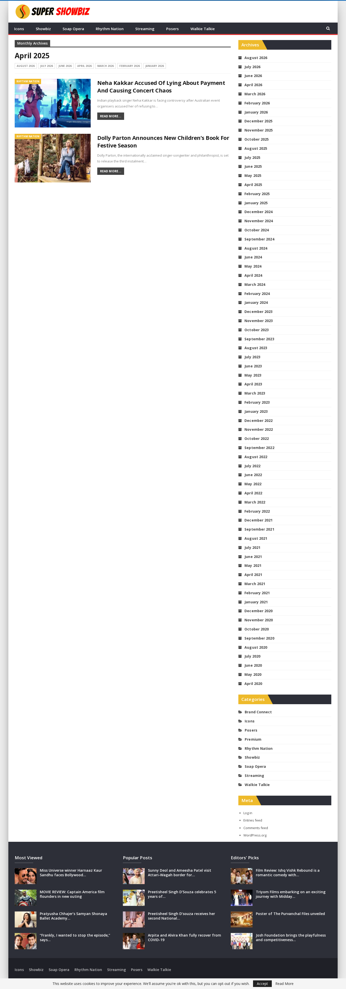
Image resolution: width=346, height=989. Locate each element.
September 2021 (259, 529)
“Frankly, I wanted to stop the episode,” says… (75, 937)
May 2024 (252, 266)
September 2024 (259, 239)
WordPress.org (254, 835)
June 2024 (253, 257)
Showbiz (43, 28)
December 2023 (258, 311)
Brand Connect (258, 712)
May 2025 (252, 175)
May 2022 (252, 483)
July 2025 (252, 157)
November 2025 (258, 130)
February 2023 (257, 402)
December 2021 (258, 520)
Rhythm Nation (110, 28)
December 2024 (258, 211)
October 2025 (256, 139)
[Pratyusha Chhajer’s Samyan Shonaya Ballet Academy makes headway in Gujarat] (25, 919)
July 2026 (46, 66)
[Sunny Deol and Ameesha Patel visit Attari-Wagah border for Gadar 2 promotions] (134, 876)
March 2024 (254, 284)
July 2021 (252, 547)
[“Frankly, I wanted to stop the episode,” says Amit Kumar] (25, 941)
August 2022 (255, 456)
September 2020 (259, 638)
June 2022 (253, 474)
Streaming (145, 28)
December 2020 (258, 610)
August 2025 (255, 148)
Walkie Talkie (202, 28)
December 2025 (258, 121)
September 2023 (259, 339)
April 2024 (253, 275)
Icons (19, 28)
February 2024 (257, 293)
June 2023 (253, 366)
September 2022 (259, 447)
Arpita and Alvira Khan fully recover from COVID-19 (184, 937)
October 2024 (256, 230)
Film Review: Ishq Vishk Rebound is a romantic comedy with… (288, 872)
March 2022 (254, 502)
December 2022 (258, 420)
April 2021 (253, 574)
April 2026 (84, 66)
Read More (284, 983)
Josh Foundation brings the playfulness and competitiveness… (291, 937)
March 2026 (105, 66)
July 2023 (252, 356)
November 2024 (258, 220)
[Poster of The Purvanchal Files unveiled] (242, 919)
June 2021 (253, 556)
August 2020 (255, 647)
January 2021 (256, 602)
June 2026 (65, 66)
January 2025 (256, 202)
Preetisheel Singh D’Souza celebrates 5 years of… (182, 894)
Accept (262, 983)
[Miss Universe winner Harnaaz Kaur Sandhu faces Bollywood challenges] (25, 876)
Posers (172, 28)
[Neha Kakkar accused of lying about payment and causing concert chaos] (53, 103)
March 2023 (254, 393)
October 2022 (256, 438)
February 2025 (257, 193)
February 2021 (257, 592)
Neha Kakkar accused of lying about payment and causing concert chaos (161, 86)
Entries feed (252, 820)
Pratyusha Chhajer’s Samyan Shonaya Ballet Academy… (73, 916)
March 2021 (254, 583)
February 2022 (257, 511)
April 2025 (253, 184)
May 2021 (252, 565)
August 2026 (26, 66)
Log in (247, 813)
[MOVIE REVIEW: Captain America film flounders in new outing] (25, 898)
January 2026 (154, 66)
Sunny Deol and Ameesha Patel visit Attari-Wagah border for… (179, 872)
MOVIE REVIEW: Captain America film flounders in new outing (72, 894)
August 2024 (255, 248)
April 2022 (253, 493)
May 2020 (252, 674)
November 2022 (258, 429)
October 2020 (256, 629)
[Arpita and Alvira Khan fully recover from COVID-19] (134, 941)
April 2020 (253, 683)
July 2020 (252, 656)
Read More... (110, 116)
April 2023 (253, 384)
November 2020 (258, 620)
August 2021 (255, 538)
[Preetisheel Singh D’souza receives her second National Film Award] (134, 919)
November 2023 (258, 320)
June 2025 (253, 166)
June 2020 (253, 665)
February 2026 (129, 66)
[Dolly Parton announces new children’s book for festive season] (53, 158)
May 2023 (252, 375)
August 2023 (255, 347)
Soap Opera (73, 28)
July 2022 (252, 465)
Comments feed (255, 828)
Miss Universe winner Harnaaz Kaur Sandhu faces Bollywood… (71, 872)
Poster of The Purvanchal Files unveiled (290, 913)
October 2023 (256, 329)
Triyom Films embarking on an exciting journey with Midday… (290, 894)
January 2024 (256, 302)
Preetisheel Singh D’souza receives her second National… (181, 916)
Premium (253, 739)
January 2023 (256, 411)
